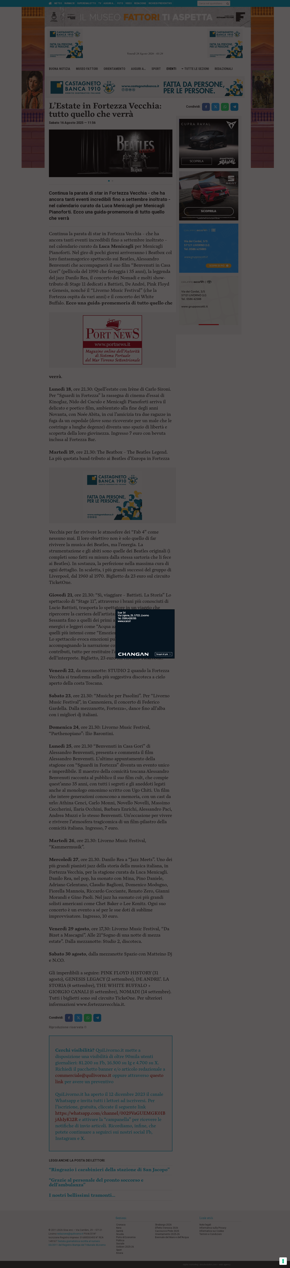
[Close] (174, 609)
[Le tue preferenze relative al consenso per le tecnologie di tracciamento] (283, 1261)
